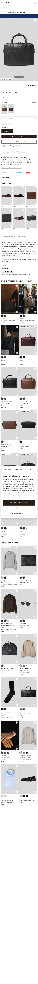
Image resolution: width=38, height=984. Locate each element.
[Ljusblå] (2, 796)
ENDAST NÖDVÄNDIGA (19, 513)
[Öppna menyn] (2, 2)
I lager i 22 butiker (16, 146)
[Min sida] (26, 2)
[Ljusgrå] (2, 577)
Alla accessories (10, 12)
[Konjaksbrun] (4, 109)
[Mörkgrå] (5, 709)
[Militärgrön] (5, 316)
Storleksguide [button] (8, 124)
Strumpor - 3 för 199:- (6, 717)
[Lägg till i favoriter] (35, 20)
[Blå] (27, 753)
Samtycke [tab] (7, 469)
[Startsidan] (9, 2)
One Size (7, 131)
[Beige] (8, 621)
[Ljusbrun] (2, 528)
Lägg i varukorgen (19, 136)
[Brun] (5, 621)
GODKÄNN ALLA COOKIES (19, 502)
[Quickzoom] (11, 203)
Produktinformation (8, 118)
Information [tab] (19, 469)
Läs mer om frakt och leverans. (11, 168)
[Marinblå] (2, 316)
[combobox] (20, 8)
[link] (26, 2)
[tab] (5, 152)
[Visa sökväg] (2, 12)
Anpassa (18, 508)
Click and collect (19, 142)
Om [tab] (31, 469)
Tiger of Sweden (6, 90)
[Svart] (11, 108)
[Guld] (21, 621)
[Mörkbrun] (21, 357)
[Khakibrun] (21, 666)
